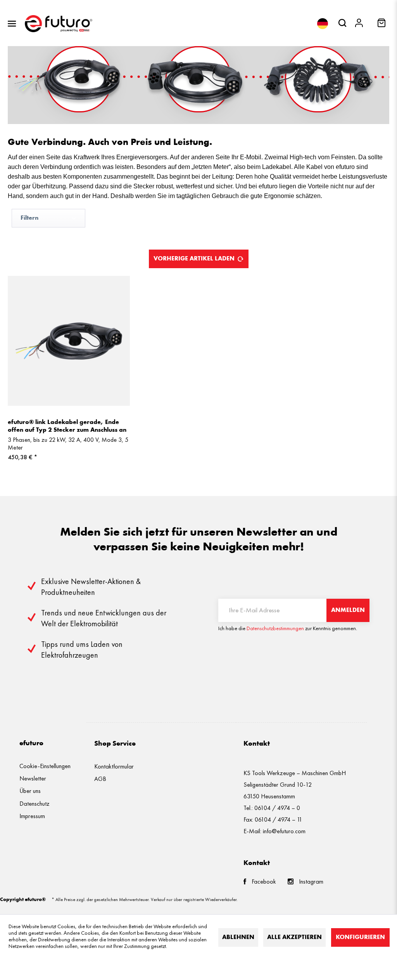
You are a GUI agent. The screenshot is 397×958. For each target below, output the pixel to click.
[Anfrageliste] (382, 25)
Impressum (32, 816)
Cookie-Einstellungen (45, 766)
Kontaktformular (114, 766)
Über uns (30, 790)
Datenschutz (34, 803)
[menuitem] (12, 23)
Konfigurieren (360, 937)
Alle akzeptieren (294, 937)
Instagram (311, 881)
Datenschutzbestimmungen (275, 628)
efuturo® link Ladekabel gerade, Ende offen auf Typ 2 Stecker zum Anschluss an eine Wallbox (67, 426)
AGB (100, 778)
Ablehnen (238, 937)
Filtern (29, 218)
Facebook (264, 881)
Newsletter (32, 778)
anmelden (348, 610)
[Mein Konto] (361, 23)
